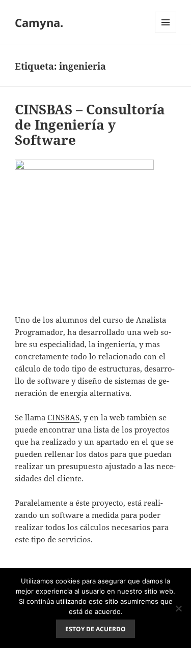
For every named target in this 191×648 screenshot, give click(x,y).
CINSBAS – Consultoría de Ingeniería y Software (90, 124)
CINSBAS (63, 417)
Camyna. (39, 22)
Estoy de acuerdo (95, 629)
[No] (178, 608)
